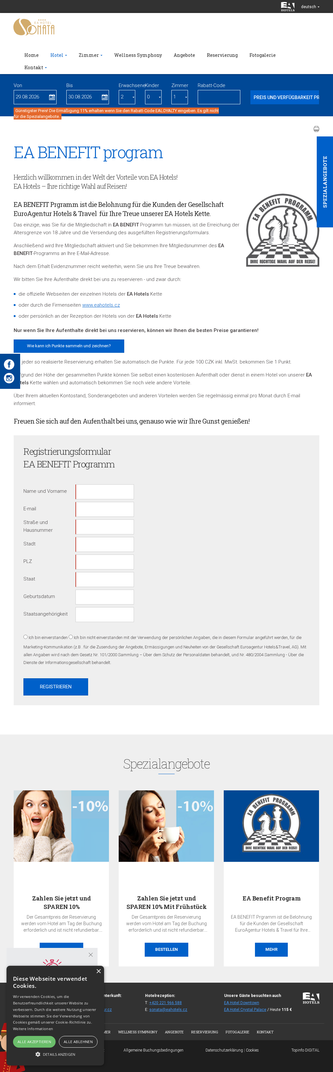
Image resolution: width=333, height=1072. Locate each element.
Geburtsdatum (39, 596)
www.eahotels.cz (101, 305)
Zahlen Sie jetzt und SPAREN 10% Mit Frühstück (167, 902)
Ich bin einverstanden (48, 637)
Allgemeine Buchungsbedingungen (153, 1050)
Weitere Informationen (33, 1028)
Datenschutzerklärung (224, 1050)
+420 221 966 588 (165, 1003)
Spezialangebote (325, 182)
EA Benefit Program (272, 898)
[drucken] (316, 129)
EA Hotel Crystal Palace (245, 1009)
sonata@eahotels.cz (168, 1009)
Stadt (29, 544)
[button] (55, 1054)
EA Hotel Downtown (241, 1003)
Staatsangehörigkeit (45, 614)
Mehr (271, 949)
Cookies (252, 1050)
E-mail (29, 509)
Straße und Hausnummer (38, 526)
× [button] (98, 971)
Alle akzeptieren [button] (34, 1041)
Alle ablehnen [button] (78, 1041)
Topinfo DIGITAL (305, 1050)
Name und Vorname (45, 491)
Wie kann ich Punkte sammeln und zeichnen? (69, 345)
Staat (29, 579)
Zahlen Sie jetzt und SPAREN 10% (61, 902)
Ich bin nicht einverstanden (98, 637)
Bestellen (166, 949)
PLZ (27, 561)
